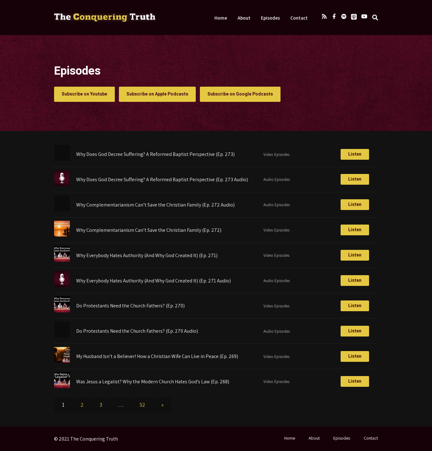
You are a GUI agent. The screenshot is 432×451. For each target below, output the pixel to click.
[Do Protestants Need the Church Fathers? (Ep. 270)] (62, 310)
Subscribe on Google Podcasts (240, 94)
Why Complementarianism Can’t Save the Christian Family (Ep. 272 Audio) (155, 204)
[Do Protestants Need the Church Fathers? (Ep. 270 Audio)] (62, 335)
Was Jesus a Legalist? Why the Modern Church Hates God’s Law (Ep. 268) (152, 381)
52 (142, 404)
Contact (299, 18)
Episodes (270, 18)
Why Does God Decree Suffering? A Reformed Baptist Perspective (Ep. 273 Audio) (162, 179)
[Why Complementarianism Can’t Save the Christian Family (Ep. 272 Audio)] (62, 209)
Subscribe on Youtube (84, 94)
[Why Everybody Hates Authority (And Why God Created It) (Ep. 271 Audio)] (62, 285)
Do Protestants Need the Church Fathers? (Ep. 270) (130, 305)
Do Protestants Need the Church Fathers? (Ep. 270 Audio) (137, 331)
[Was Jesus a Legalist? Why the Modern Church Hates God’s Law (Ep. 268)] (62, 386)
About (244, 18)
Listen (354, 154)
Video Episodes (276, 154)
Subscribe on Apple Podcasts (157, 94)
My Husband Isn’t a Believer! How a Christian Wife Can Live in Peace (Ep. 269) (157, 356)
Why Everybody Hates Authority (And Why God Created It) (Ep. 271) (147, 255)
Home (220, 18)
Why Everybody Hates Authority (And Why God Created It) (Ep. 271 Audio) (153, 280)
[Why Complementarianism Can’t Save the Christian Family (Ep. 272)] (62, 234)
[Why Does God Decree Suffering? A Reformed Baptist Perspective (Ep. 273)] (62, 158)
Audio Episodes (276, 179)
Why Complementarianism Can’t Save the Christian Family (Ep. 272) (148, 230)
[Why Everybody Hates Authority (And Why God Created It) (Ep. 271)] (62, 259)
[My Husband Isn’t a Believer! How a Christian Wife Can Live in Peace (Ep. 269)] (62, 360)
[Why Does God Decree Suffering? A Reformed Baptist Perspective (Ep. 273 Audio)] (62, 184)
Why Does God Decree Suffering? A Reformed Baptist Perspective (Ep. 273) (155, 154)
